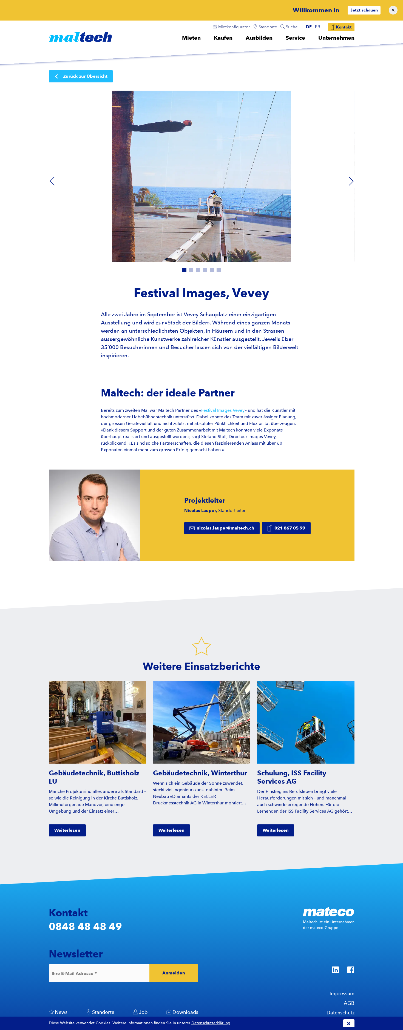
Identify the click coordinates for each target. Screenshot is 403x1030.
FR (317, 26)
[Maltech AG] (80, 37)
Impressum (342, 993)
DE (309, 26)
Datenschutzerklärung (210, 1023)
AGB (349, 1003)
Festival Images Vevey (223, 410)
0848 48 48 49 (85, 926)
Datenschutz (340, 1012)
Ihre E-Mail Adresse (74, 973)
